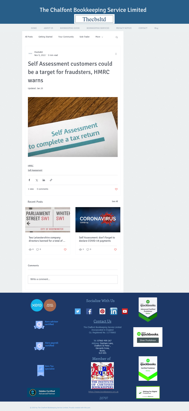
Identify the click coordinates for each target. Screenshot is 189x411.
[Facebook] (89, 311)
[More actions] (116, 54)
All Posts (29, 37)
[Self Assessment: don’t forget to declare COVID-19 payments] (97, 219)
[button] (116, 37)
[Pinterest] (102, 311)
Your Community (66, 37)
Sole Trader (85, 37)
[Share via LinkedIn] (43, 180)
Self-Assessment (35, 170)
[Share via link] (51, 180)
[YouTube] (125, 311)
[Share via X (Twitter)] (36, 180)
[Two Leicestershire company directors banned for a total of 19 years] (47, 219)
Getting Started (45, 37)
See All (115, 201)
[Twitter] (78, 311)
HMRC (30, 166)
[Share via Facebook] (29, 180)
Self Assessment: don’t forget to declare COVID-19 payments (97, 239)
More (98, 37)
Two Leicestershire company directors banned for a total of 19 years (47, 239)
